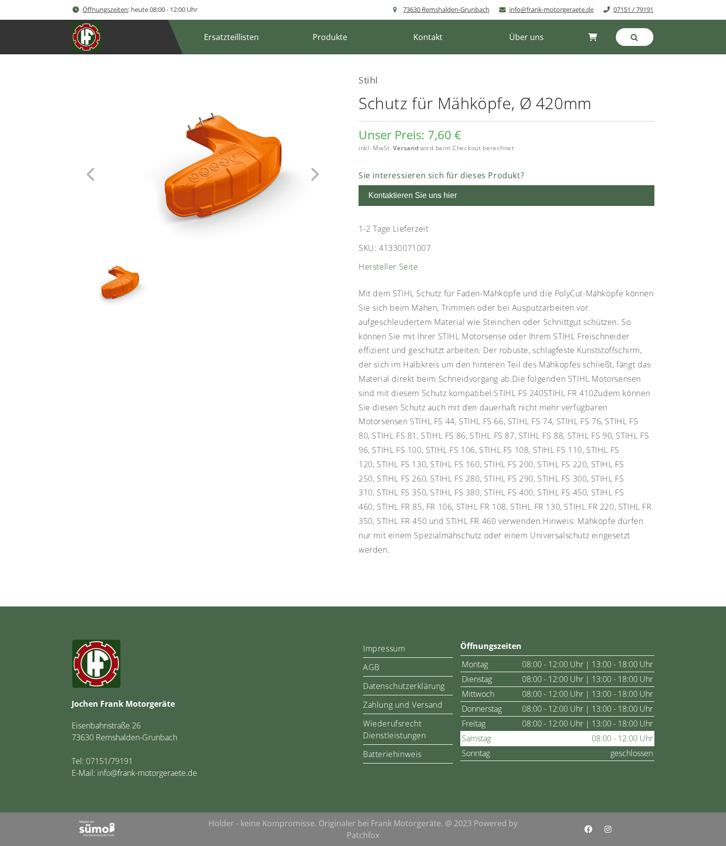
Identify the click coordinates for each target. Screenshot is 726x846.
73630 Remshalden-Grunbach (446, 9)
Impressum (384, 648)
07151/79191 (109, 761)
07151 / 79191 (633, 9)
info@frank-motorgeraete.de (551, 9)
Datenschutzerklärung (404, 686)
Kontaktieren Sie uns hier (412, 195)
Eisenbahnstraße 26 (106, 725)
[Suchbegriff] (634, 37)
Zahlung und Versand (403, 704)
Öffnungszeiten (105, 9)
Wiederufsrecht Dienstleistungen (394, 729)
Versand (405, 148)
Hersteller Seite (388, 266)
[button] (330, 37)
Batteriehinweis (392, 754)
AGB (371, 667)
